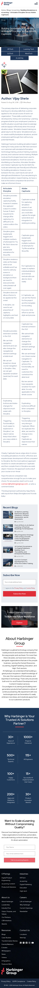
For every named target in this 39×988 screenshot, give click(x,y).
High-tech (23, 891)
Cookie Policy (30, 588)
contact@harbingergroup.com (14, 484)
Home (3, 10)
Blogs (9, 10)
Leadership (6, 905)
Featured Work (7, 964)
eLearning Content (8, 884)
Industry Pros (6, 908)
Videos (4, 957)
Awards (4, 924)
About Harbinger (7, 901)
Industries (24, 874)
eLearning (15, 10)
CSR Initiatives (6, 921)
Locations (23, 934)
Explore (19, 623)
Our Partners (6, 917)
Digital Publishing (26, 884)
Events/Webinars (7, 944)
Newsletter (24, 911)
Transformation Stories (10, 941)
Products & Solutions (9, 887)
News (4, 954)
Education (23, 888)
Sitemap (23, 938)
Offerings (6, 874)
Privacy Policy (18, 588)
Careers (23, 897)
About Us (6, 897)
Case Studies (6, 938)
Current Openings (26, 908)
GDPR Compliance (18, 981)
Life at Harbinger (26, 901)
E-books (4, 948)
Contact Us (25, 930)
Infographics (6, 961)
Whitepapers (6, 951)
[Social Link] (21, 943)
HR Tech (23, 878)
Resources (6, 930)
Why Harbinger (25, 905)
